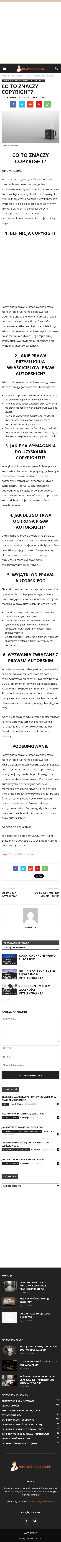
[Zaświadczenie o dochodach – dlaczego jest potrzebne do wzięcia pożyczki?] (9, 1380)
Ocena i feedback (10, 1118)
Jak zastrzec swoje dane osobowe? (23, 1127)
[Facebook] (26, 1521)
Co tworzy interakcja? (9, 894)
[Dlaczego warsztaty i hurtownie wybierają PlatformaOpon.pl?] (9, 1286)
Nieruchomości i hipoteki (16, 1438)
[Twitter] (35, 1521)
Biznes (5, 1104)
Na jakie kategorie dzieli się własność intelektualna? (37, 974)
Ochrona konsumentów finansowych (23, 1429)
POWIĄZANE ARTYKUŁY (16, 942)
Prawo (6, 81)
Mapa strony (31, 1533)
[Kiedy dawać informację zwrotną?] (9, 1302)
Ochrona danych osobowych (19, 1419)
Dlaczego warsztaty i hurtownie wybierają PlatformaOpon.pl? (33, 1285)
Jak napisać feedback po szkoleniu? (23, 1159)
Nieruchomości (10, 1405)
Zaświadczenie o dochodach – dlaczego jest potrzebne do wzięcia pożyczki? (38, 1380)
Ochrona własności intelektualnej (27, 81)
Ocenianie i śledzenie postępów (19, 1443)
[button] (56, 68)
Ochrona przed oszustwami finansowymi (22, 1131)
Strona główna (8, 75)
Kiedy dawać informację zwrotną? (23, 1113)
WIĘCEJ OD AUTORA (14, 947)
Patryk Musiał (16, 1104)
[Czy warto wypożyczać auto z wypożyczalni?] (9, 1365)
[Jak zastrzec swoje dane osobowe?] (9, 1317)
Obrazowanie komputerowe (16, 1150)
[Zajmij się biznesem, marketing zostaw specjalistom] (9, 1350)
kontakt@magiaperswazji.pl (41, 1501)
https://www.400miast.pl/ (17, 854)
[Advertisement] (30, 32)
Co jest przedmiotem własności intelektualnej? (34, 989)
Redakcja (11, 97)
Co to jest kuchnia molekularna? (47, 894)
